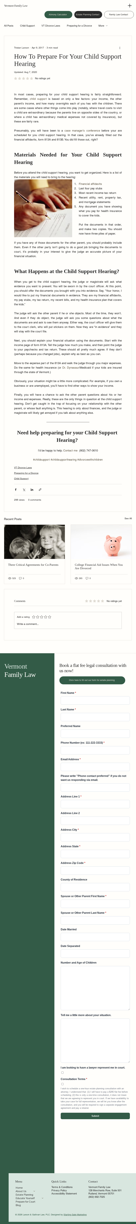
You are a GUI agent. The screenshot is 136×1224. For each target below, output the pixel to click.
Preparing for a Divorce (79, 25)
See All (128, 518)
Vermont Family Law (16, 5)
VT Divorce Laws (50, 25)
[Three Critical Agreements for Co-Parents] (34, 542)
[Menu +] (130, 5)
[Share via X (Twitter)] (23, 489)
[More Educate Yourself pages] (42, 1198)
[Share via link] (40, 489)
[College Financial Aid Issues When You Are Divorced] (101, 542)
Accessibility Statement (64, 1193)
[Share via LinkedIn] (32, 489)
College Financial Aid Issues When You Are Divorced (99, 566)
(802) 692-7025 (96, 1196)
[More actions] (120, 48)
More (101, 25)
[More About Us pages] (34, 1191)
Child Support (27, 25)
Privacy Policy (59, 1190)
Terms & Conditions (62, 1187)
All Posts (8, 25)
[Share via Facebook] (15, 489)
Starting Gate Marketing (75, 1214)
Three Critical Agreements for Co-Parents (33, 564)
